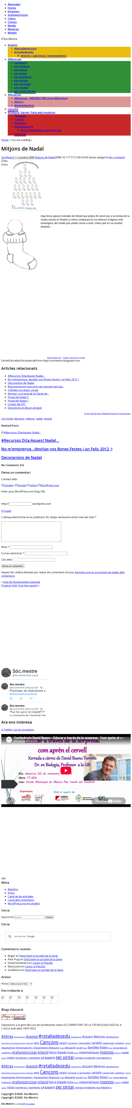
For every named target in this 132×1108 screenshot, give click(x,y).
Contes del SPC (17, 404)
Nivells (12, 25)
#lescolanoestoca (25, 48)
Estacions (13, 11)
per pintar (20, 73)
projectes (90, 1058)
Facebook (20, 134)
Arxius (5, 983)
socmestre (102, 1058)
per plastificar (23, 77)
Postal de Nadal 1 (18, 401)
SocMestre (7, 157)
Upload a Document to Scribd (74, 358)
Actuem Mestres (93, 1036)
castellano (20, 63)
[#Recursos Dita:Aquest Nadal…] (21, 432)
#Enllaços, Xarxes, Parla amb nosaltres (31, 112)
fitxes (104, 1047)
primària (79, 1057)
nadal (39, 418)
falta (85, 1048)
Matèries (13, 29)
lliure (76, 1053)
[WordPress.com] (48, 485)
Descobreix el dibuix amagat (25, 408)
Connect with (9, 479)
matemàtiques (89, 1052)
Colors (12, 18)
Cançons (13, 109)
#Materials (14, 59)
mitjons (30, 418)
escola (79, 1047)
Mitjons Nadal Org (54, 358)
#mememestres (24, 105)
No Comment (117, 157)
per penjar (20, 70)
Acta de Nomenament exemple (21, 582)
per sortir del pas (25, 91)
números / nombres (27, 1058)
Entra (11, 893)
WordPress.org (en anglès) (24, 903)
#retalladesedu (24, 52)
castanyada (108, 1043)
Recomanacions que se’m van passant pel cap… (36, 386)
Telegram (20, 116)
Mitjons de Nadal (45, 157)
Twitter (19, 119)
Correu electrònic (12, 553)
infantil (43, 1052)
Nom (5, 547)
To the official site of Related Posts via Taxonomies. (107, 413)
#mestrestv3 (19, 1037)
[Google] (20, 485)
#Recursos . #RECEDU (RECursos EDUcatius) (41, 98)
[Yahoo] (32, 485)
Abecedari (14, 4)
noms (3, 1058)
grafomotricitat (24, 1052)
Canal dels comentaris (21, 900)
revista (48, 418)
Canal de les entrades (20, 896)
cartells (96, 1043)
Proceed (6, 511)
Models (12, 33)
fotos (110, 1048)
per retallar (21, 87)
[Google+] (7, 485)
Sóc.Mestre (12, 168)
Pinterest (20, 123)
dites (62, 1048)
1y (41, 687)
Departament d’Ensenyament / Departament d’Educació (30, 1047)
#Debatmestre (23, 126)
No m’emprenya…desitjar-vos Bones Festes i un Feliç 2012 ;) (43, 379)
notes (10, 1058)
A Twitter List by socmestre (17, 729)
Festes (12, 8)
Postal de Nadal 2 (18, 397)
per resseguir (22, 84)
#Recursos (14, 95)
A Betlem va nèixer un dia (23, 390)
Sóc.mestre (25, 671)
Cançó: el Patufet (43, 963)
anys (36, 1043)
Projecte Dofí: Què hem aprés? (19, 585)
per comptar (22, 66)
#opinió (12, 45)
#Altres (7, 1036)
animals (29, 1043)
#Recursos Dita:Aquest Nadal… (26, 376)
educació (70, 1047)
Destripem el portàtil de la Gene (38, 956)
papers (50, 1057)
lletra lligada (57, 1052)
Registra (13, 889)
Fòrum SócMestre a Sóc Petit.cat (41, 130)
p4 (42, 1058)
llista (70, 1052)
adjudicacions (112, 1037)
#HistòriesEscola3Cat (23, 694)
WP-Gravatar (28, 1103)
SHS (3, 878)
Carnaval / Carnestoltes (79, 1043)
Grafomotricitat (18, 15)
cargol (63, 1043)
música (117, 1053)
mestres (107, 1052)
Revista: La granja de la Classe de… (28, 393)
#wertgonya (76, 1037)
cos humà (7, 418)
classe (128, 1043)
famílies (93, 1047)
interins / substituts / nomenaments (43, 55)
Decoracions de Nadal (21, 383)
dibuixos (19, 418)
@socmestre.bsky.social (25, 675)
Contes (12, 22)
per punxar (21, 80)
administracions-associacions (13, 1043)
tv (111, 1058)
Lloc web (6, 559)
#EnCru (18, 102)
